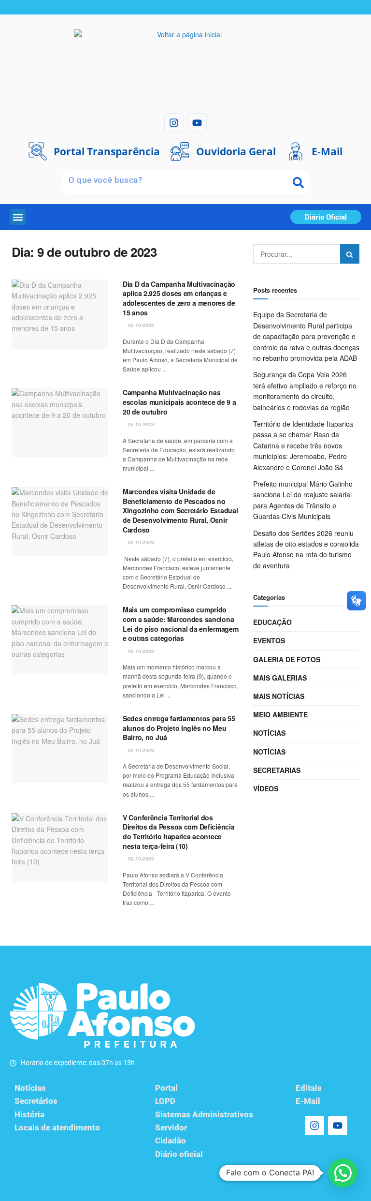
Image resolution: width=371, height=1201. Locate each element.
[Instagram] (174, 123)
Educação (272, 622)
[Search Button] (349, 254)
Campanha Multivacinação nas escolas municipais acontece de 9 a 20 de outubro (179, 401)
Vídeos (265, 788)
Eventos (269, 640)
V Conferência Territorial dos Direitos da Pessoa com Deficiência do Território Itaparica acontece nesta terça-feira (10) (178, 832)
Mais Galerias (280, 677)
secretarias (276, 770)
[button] (18, 217)
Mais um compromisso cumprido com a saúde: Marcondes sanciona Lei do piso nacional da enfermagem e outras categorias (180, 624)
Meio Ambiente (280, 714)
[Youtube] (197, 123)
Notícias (269, 733)
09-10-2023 (140, 325)
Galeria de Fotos (286, 659)
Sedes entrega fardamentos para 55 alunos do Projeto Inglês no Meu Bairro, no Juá (179, 727)
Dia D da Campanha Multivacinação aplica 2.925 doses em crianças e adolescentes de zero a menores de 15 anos (179, 298)
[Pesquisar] (298, 182)
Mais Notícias (278, 696)
